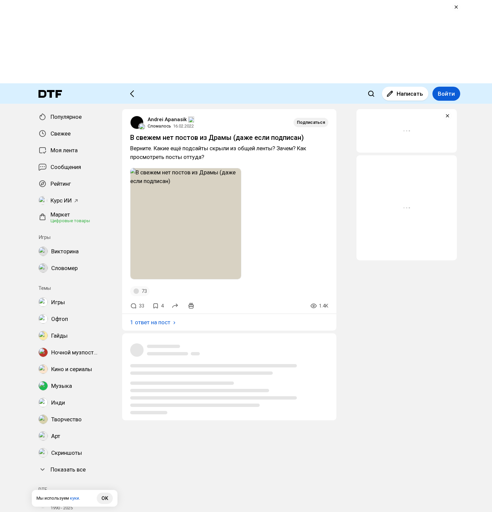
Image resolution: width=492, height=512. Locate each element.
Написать (410, 93)
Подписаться (311, 122)
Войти (446, 93)
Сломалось (159, 126)
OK (104, 498)
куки (74, 498)
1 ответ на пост (150, 322)
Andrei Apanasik (167, 119)
